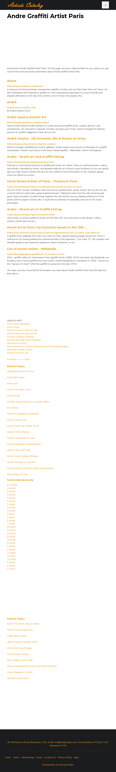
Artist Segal (13, 327)
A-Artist (11, 488)
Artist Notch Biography (19, 323)
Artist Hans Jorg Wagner (19, 648)
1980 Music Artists (17, 635)
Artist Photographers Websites (23, 413)
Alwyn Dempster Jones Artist (22, 333)
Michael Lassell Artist (18, 678)
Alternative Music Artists (19, 349)
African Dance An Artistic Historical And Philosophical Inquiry (38, 346)
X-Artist (11, 562)
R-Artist (11, 543)
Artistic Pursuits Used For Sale (22, 330)
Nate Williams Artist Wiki (20, 660)
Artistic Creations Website (20, 336)
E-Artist (11, 501)
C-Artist (11, 494)
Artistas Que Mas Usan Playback (24, 339)
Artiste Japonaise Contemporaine (24, 444)
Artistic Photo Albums (18, 431)
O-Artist (11, 533)
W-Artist (11, 559)
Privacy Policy (65, 757)
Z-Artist (11, 568)
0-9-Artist (12, 484)
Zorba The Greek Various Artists (23, 623)
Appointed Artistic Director (20, 371)
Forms (39, 757)
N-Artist (11, 530)
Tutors (16, 757)
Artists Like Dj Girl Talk (18, 450)
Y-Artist (11, 565)
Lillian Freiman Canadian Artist (22, 641)
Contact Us (50, 757)
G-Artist (11, 507)
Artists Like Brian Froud (19, 389)
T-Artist (11, 549)
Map (76, 757)
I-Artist (10, 514)
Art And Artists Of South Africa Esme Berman (30, 468)
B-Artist (11, 491)
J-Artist (11, 517)
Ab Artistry (12, 407)
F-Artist (11, 504)
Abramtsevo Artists (17, 343)
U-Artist (11, 552)
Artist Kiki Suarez (15, 377)
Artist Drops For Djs (17, 474)
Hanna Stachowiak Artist (20, 629)
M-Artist (11, 526)
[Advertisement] (58, 42)
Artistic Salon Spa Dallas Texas (23, 425)
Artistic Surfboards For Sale (21, 438)
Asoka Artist (13, 395)
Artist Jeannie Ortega (18, 654)
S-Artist (11, 546)
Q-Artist (11, 539)
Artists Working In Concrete (21, 462)
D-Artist (11, 497)
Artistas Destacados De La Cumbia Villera (28, 401)
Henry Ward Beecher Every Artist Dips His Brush (32, 666)
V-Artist (11, 556)
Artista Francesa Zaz (18, 352)
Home (8, 757)
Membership (28, 757)
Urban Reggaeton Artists (20, 672)
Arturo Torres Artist (17, 419)
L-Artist (11, 523)
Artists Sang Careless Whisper (22, 456)
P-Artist (11, 536)
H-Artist (11, 510)
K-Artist (11, 520)
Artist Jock (12, 383)
